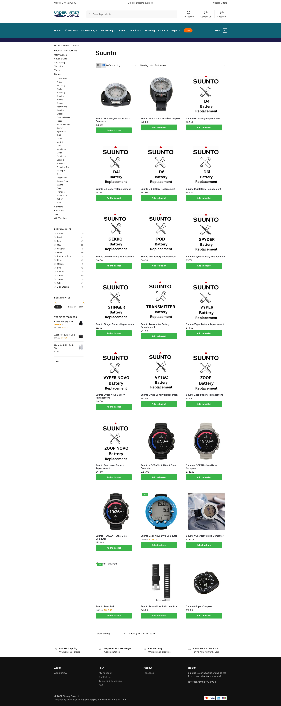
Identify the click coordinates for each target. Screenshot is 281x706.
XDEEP (60, 199)
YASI (59, 202)
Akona (59, 82)
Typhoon (61, 192)
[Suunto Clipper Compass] (206, 582)
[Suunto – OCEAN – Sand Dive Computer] (206, 441)
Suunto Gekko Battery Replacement (115, 256)
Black (60, 237)
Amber (60, 233)
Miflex (59, 153)
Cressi (60, 114)
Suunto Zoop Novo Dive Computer (159, 535)
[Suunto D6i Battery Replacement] (206, 164)
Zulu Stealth (63, 286)
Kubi (59, 135)
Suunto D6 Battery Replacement (158, 189)
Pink (59, 267)
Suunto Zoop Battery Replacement (204, 394)
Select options (159, 545)
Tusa (59, 188)
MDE (59, 145)
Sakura (60, 271)
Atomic (60, 99)
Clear (59, 245)
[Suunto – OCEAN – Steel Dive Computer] (116, 511)
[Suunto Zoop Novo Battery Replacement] (116, 441)
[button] (221, 30)
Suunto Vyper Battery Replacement (205, 324)
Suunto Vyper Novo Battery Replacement (110, 396)
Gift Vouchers (60, 55)
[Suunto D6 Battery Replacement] (161, 164)
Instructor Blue (64, 256)
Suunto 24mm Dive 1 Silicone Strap (159, 606)
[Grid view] (98, 65)
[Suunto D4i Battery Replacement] (116, 164)
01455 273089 (69, 2)
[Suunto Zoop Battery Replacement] (206, 370)
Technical (58, 66)
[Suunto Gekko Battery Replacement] (116, 232)
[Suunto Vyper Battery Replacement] (206, 300)
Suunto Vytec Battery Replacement (159, 394)
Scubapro (61, 170)
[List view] (103, 65)
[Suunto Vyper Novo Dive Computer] (206, 511)
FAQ (101, 685)
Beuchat (60, 110)
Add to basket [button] (114, 130)
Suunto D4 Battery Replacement (203, 118)
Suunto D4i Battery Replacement (113, 189)
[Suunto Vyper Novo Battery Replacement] (116, 370)
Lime (59, 260)
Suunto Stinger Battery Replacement (115, 324)
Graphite (61, 248)
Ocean (60, 264)
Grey (59, 252)
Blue (59, 241)
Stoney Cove (62, 181)
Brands (66, 45)
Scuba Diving (60, 58)
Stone (60, 279)
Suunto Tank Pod (105, 606)
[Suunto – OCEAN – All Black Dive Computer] (161, 441)
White (60, 283)
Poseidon (61, 163)
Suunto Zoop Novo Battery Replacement (110, 467)
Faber (59, 121)
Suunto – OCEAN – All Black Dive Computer (158, 467)
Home (57, 45)
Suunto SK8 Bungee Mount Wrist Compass (113, 120)
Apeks (59, 89)
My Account (188, 16)
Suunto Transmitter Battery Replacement (155, 326)
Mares (59, 138)
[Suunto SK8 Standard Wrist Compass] (161, 94)
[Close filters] (84, 51)
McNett (60, 142)
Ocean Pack (62, 78)
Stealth (60, 275)
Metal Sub (61, 149)
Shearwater (62, 177)
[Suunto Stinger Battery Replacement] (116, 300)
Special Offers (220, 2)
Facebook (149, 672)
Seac (59, 174)
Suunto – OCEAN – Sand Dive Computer (201, 467)
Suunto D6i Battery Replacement (203, 189)
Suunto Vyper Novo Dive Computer (204, 535)
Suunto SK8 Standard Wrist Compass (160, 118)
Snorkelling (59, 62)
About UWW (60, 672)
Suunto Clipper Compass (199, 606)
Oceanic (60, 160)
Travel (57, 70)
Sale (56, 214)
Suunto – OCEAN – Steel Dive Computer (111, 537)
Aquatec (60, 96)
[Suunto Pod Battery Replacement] (161, 232)
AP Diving (61, 85)
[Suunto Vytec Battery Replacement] (161, 370)
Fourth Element (64, 124)
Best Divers (62, 106)
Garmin (60, 128)
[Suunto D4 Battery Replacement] (206, 94)
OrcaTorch (61, 156)
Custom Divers (63, 117)
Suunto (60, 185)
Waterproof (62, 195)
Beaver (60, 103)
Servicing (58, 206)
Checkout (221, 16)
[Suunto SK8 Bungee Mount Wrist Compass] (116, 94)
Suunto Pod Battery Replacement (158, 256)
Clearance (59, 210)
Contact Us (205, 16)
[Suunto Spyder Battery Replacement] (206, 232)
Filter (58, 307)
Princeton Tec (63, 167)
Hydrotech (61, 131)
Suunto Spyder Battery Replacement (205, 256)
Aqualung (61, 92)
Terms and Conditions (110, 681)
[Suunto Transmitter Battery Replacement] (161, 300)
